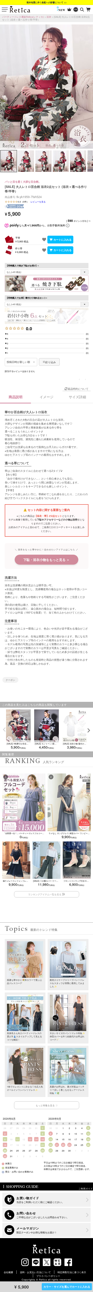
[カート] (88, 9)
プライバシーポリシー (48, 1276)
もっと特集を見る (45, 1105)
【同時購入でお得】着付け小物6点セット (27, 297)
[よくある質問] (46, 1215)
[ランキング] (69, 9)
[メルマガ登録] (46, 1230)
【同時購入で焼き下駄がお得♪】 (23, 265)
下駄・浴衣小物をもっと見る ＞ (46, 559)
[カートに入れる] (60, 239)
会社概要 (8, 1272)
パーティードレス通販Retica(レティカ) (23, 16)
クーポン (10, 679)
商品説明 (15, 396)
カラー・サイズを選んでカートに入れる (66, 1287)
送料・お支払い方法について (35, 1272)
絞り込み (50, 362)
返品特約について (78, 388)
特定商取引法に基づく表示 (72, 1272)
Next (87, 86)
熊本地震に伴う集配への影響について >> (47, 2)
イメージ (46, 396)
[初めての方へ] (46, 1200)
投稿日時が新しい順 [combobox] (18, 362)
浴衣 (48, 16)
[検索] (82, 9)
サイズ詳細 (77, 396)
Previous (5, 86)
